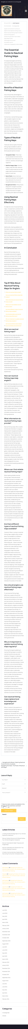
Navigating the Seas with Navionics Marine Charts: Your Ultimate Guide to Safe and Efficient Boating (13, 869)
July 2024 (4, 983)
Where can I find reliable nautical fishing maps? (13, 305)
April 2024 (4, 993)
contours (17, 28)
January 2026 (5, 928)
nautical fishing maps (12, 32)
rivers (15, 36)
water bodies (19, 44)
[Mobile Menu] (26, 10)
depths (6, 30)
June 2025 (4, 950)
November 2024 (6, 971)
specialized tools (8, 38)
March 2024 (5, 996)
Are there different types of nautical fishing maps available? (14, 310)
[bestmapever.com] (6, 11)
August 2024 (5, 980)
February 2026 (5, 925)
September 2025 (6, 940)
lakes (5, 32)
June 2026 (4, 913)
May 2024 (4, 990)
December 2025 (6, 931)
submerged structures (9, 40)
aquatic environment (9, 28)
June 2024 (4, 986)
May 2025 (4, 953)
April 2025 (4, 956)
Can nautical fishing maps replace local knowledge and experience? (14, 324)
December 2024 (6, 968)
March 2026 (5, 922)
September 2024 (6, 977)
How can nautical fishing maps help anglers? (14, 296)
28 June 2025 (7, 23)
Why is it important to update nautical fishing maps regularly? (15, 320)
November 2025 (6, 934)
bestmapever (16, 23)
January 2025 (5, 965)
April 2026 (4, 919)
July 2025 (4, 947)
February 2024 (5, 999)
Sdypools (4, 874)
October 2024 (5, 974)
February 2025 (5, 962)
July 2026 (4, 910)
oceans (20, 32)
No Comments (7, 26)
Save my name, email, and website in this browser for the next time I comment (13, 805)
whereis (4, 1015)
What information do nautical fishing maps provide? (14, 300)
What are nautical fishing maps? (13, 292)
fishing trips (18, 30)
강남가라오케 (5, 887)
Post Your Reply (9, 810)
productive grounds (8, 36)
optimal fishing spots (9, 34)
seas (19, 36)
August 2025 (5, 944)
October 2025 (5, 937)
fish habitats (11, 30)
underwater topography (10, 44)
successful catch (8, 42)
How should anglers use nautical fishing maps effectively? (13, 315)
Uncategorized (15, 26)
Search (4, 814)
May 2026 (4, 916)
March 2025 (5, 959)
